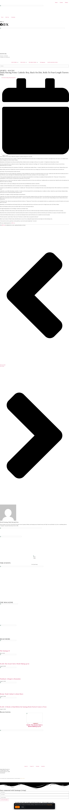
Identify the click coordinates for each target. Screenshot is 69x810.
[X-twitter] (7, 24)
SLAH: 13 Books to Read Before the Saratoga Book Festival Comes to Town (23, 707)
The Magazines (42, 62)
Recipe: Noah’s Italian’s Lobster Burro (11, 694)
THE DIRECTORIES (32, 62)
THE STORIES (14, 62)
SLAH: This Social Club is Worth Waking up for (14, 664)
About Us (26, 766)
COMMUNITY (35, 723)
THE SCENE (22, 62)
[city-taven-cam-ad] (20, 528)
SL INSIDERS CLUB (2, 57)
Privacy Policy (49, 804)
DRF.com (3, 225)
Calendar (61, 2)
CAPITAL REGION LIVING (52, 62)
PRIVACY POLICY (22, 778)
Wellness (66, 2)
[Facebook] (1, 24)
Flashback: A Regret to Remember (10, 679)
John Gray (7, 17)
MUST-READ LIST (7, 57)
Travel (2, 17)
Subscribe (43, 766)
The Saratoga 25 (5, 651)
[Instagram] (4, 24)
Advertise (37, 766)
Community (13, 17)
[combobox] (34, 66)
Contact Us (32, 766)
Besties (56, 2)
